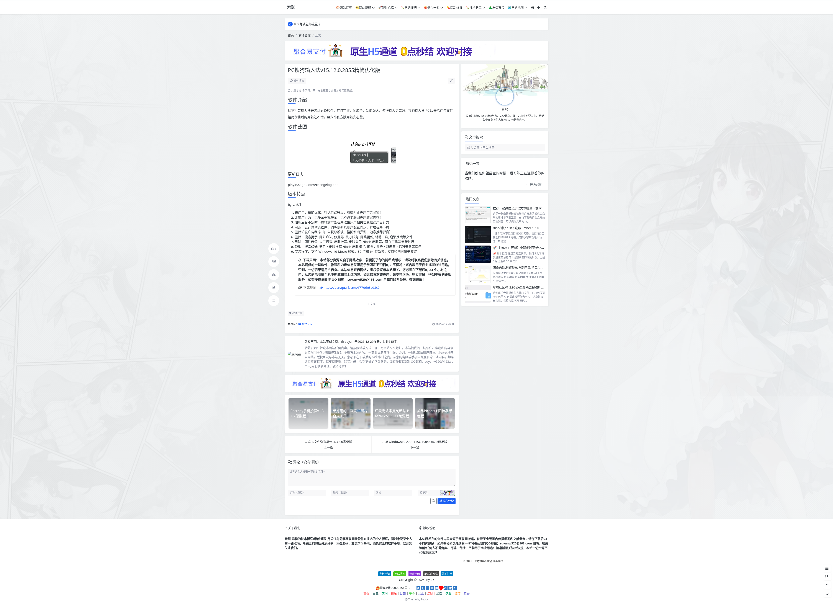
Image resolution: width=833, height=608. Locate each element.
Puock (424, 599)
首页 (291, 35)
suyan (349, 341)
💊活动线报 (454, 7)
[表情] (433, 501)
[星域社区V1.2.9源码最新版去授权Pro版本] (478, 294)
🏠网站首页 (344, 7)
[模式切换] (538, 7)
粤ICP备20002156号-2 (395, 588)
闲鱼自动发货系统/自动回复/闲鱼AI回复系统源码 (526, 267)
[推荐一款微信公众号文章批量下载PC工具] (478, 214)
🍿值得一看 (431, 7)
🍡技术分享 (474, 7)
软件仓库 (304, 35)
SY (432, 580)
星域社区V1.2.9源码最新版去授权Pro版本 (521, 287)
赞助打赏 (447, 574)
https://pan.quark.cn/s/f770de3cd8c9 (351, 287)
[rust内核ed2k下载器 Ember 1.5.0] (478, 234)
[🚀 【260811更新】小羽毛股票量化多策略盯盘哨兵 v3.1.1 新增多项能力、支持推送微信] (478, 254)
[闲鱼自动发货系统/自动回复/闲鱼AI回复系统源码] (478, 274)
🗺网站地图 (516, 7)
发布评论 (448, 501)
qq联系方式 (431, 574)
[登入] (532, 7)
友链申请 (384, 574)
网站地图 (400, 574)
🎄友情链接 (496, 7)
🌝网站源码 (363, 7)
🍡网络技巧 (409, 7)
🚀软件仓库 (386, 7)
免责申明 (414, 574)
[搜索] (545, 7)
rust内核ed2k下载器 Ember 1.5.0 (516, 228)
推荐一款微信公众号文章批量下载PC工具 (520, 208)
